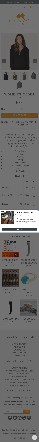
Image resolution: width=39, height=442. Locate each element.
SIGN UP (19, 229)
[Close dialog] (38, 210)
